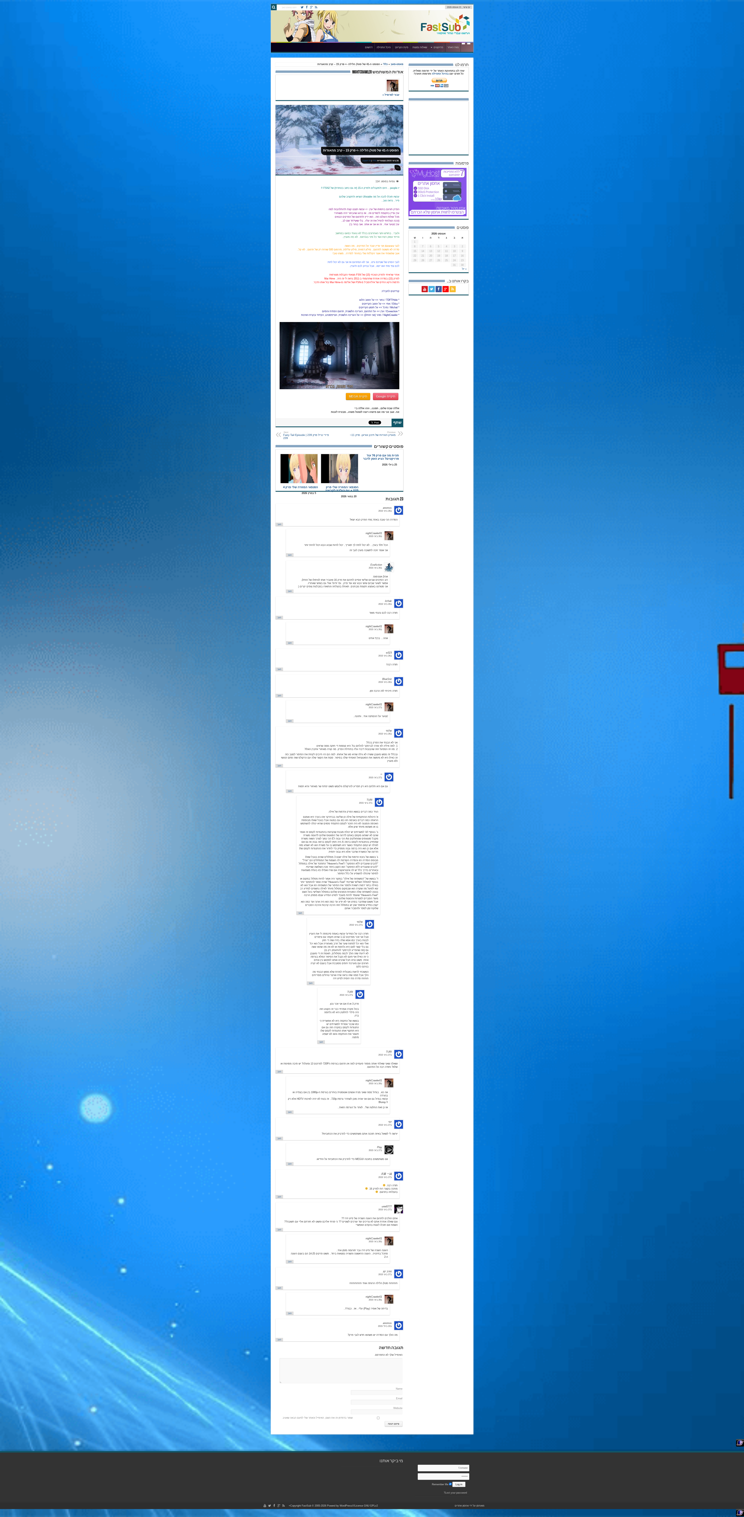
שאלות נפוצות (419, 47)
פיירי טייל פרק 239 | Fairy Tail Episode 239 (306, 435)
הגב (279, 524)
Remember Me (440, 1484)
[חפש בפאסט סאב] (274, 7)
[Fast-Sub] (445, 33)
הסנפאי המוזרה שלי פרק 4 (300, 487)
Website (397, 1408)
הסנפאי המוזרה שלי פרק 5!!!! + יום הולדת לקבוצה (341, 488)
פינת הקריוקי (401, 47)
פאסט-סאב (397, 64)
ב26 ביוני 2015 (385, 511)
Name (399, 1388)
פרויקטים (438, 47)
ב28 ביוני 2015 (375, 1083)
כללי (385, 64)
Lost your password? (455, 1492)
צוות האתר (453, 47)
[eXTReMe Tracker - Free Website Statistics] (740, 1445)
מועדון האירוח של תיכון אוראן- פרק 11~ (373, 433)
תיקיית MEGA (358, 396)
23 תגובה (367, 161)
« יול (464, 268)
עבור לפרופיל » (390, 94)
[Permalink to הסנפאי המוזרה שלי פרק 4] (299, 468)
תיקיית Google (385, 396)
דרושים (368, 47)
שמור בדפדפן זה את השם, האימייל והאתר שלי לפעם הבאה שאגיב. (317, 1417)
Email (399, 1398)
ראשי (466, 48)
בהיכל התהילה (440, 73)
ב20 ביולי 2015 (385, 1326)
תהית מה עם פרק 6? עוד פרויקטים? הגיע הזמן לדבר (381, 457)
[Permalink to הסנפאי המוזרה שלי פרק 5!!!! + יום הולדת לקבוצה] (339, 468)
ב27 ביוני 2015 (375, 707)
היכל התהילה (384, 47)
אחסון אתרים (462, 1505)
